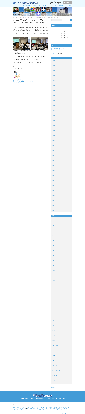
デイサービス (53, 340)
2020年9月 (53, 200)
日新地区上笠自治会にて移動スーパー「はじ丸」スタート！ (23, 81)
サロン (53, 285)
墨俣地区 (53, 273)
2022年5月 (53, 155)
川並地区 (53, 253)
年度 (31, 24)
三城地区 (53, 260)
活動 (52, 218)
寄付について (48, 409)
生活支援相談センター (59, 408)
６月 (52, 310)
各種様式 (57, 409)
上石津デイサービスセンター (56, 345)
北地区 (53, 235)
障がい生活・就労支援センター (56, 370)
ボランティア (51, 5)
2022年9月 (53, 145)
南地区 (53, 233)
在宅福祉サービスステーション (26, 24)
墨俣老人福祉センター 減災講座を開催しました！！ (58, 49)
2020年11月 (53, 195)
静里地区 (53, 245)
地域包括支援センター (55, 350)
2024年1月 (53, 105)
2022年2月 (53, 160)
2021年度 (53, 330)
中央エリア (53, 360)
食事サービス (53, 280)
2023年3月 (53, 130)
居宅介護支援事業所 (54, 365)
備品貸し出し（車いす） (16, 409)
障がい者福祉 (34, 5)
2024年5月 (53, 95)
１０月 (53, 320)
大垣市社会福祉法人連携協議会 (31, 408)
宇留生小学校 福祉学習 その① (18, 79)
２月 (52, 300)
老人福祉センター (54, 380)
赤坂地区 (53, 265)
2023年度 (19, 24)
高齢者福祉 (28, 5)
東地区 (53, 228)
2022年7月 (53, 150)
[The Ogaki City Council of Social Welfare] (25, 3)
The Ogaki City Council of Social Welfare (66, 413)
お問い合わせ (68, 2)
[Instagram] (13, 404)
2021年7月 (53, 175)
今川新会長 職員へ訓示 (17, 82)
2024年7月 (53, 90)
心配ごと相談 (65, 408)
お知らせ (56, 5)
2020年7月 (53, 205)
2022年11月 (53, 140)
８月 (52, 315)
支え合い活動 (37, 407)
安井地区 (53, 240)
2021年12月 (53, 165)
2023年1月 (53, 135)
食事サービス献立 (34, 409)
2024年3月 (53, 100)
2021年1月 (53, 190)
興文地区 (53, 225)
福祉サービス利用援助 (44, 408)
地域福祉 (23, 5)
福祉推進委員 (55, 407)
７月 (21, 24)
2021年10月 (53, 170)
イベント (53, 220)
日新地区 (53, 238)
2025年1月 (53, 75)
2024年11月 (53, 80)
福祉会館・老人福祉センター (17, 410)
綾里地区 (53, 248)
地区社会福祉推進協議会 (49, 407)
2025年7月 (53, 60)
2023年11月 (53, 110)
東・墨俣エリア (54, 355)
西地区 (53, 230)
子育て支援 (39, 5)
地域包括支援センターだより (17, 408)
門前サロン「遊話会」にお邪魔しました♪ (20, 80)
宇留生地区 (53, 243)
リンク (34, 410)
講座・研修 (40, 409)
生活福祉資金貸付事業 (52, 408)
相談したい (45, 5)
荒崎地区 (53, 263)
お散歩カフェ (42, 407)
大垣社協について (62, 5)
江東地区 (53, 250)
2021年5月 (53, 180)
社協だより (53, 409)
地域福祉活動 (18, 407)
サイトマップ (69, 5)
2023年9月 (53, 115)
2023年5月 (53, 125)
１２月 (53, 325)
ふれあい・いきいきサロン (30, 407)
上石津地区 (53, 270)
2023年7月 (53, 120)
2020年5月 (53, 210)
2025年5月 (53, 65)
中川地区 (53, 255)
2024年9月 (53, 85)
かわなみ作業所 (54, 335)
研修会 (34, 24)
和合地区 (53, 258)
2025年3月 (53, 70)
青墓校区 (53, 268)
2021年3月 (53, 185)
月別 (32, 24)
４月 (52, 305)
